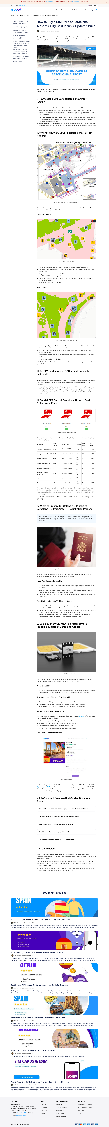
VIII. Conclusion (17, 61)
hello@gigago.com (21, 1115)
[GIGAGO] (17, 9)
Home (57, 10)
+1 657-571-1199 (22, 5)
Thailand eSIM (76, 1)
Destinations (65, 10)
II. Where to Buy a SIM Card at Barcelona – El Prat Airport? (21, 27)
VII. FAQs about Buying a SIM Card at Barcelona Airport (21, 57)
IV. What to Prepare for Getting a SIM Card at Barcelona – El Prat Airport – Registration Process (21, 44)
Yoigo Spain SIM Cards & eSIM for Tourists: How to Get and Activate (40, 1082)
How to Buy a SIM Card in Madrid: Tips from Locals (33, 1050)
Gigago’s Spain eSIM (43, 787)
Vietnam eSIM (50, 1)
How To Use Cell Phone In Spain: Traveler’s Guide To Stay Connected (40, 920)
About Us (84, 10)
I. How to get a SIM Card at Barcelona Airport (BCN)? (20, 22)
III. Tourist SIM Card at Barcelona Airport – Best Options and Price (19, 37)
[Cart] (96, 10)
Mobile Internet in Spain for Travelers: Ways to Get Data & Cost (38, 1018)
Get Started (75, 10)
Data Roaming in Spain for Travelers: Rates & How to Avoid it (37, 952)
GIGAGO (81, 716)
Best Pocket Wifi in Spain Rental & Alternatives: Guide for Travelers (39, 985)
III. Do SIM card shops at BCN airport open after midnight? (21, 31)
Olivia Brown (43, 31)
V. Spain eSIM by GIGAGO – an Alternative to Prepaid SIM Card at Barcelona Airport (21, 51)
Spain (16, 15)
